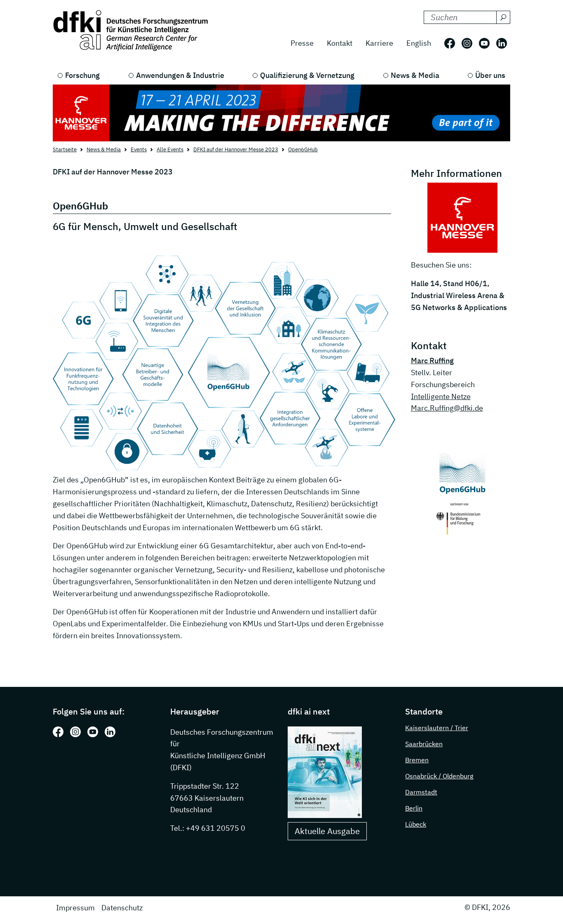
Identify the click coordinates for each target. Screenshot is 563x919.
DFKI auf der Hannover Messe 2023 (235, 149)
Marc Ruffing (432, 360)
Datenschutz (122, 907)
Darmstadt (421, 792)
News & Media (415, 75)
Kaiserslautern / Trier (436, 728)
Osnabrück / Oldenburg (439, 776)
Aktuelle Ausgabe (327, 831)
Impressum (75, 907)
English (418, 43)
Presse (302, 43)
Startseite (65, 149)
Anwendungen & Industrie (180, 75)
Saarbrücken (424, 744)
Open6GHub (303, 149)
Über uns (490, 75)
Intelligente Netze (441, 396)
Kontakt (339, 43)
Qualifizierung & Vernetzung (307, 75)
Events (139, 149)
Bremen (417, 760)
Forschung (82, 75)
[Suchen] (503, 17)
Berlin (413, 808)
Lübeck (415, 824)
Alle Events (170, 149)
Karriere (379, 43)
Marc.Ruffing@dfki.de (447, 408)
